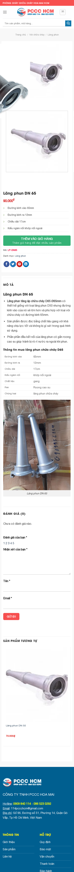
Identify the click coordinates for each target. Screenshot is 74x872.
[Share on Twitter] (13, 264)
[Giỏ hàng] (63, 12)
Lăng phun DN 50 (16, 725)
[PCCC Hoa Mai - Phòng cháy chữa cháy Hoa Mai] (37, 12)
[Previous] (6, 101)
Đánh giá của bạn (15, 537)
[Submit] (68, 23)
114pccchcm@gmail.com (27, 808)
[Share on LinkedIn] (26, 264)
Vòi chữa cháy (36, 34)
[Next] (16, 101)
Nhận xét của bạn (15, 549)
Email (7, 598)
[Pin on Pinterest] (19, 264)
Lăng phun (53, 34)
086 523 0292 (42, 803)
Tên (6, 581)
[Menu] (5, 12)
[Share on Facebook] (7, 264)
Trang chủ (20, 34)
